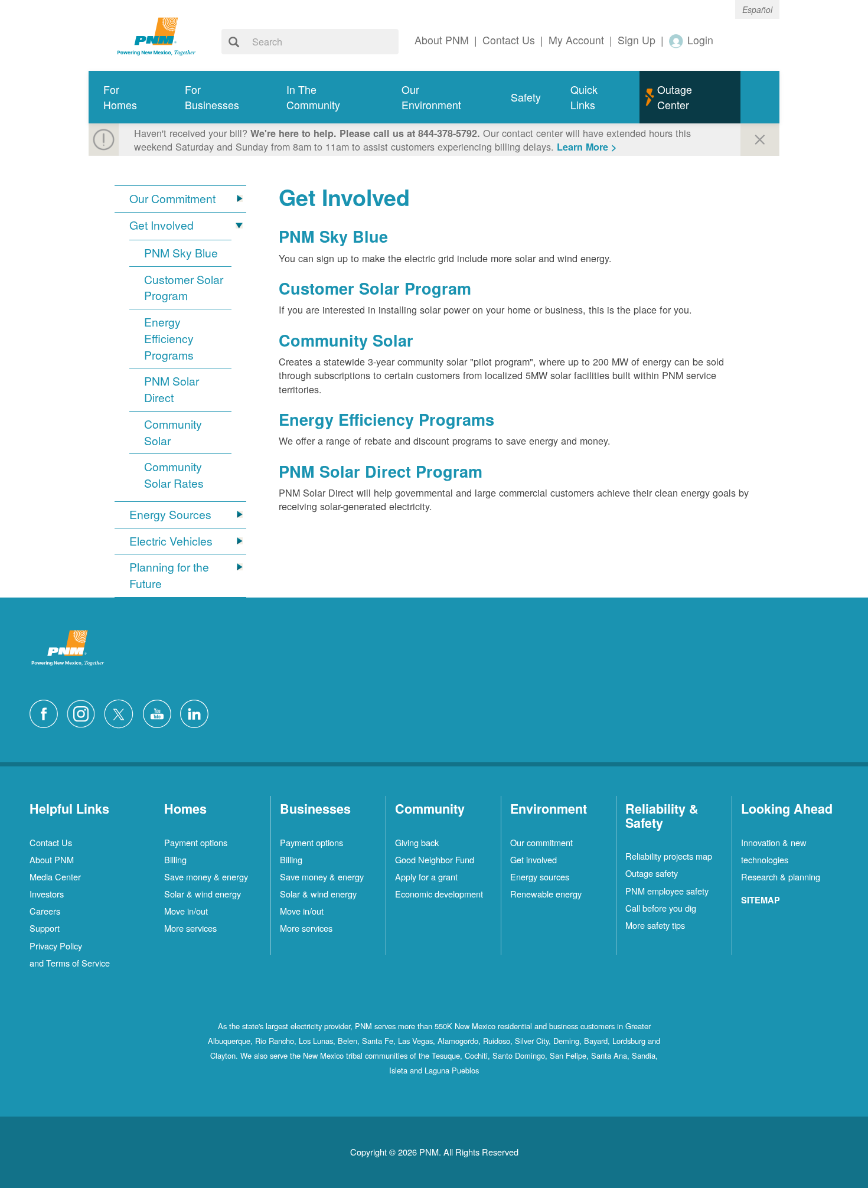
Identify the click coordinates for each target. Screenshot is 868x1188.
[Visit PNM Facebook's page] (47, 713)
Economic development (439, 893)
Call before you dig (660, 908)
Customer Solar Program (183, 288)
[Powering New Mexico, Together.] (156, 35)
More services (190, 928)
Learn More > (586, 147)
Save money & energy (206, 876)
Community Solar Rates (174, 475)
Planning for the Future (169, 575)
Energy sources (539, 876)
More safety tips (655, 925)
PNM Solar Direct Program (380, 471)
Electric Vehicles (171, 541)
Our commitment (541, 842)
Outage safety (651, 873)
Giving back (417, 842)
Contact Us (51, 842)
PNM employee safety (667, 891)
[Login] (676, 40)
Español (757, 9)
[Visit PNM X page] (122, 713)
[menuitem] (129, 97)
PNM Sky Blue (181, 253)
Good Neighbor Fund (434, 859)
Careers (45, 911)
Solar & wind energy (202, 893)
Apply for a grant (426, 876)
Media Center (55, 876)
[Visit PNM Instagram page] (84, 713)
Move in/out (186, 911)
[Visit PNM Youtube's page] (160, 713)
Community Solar (173, 432)
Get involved (533, 859)
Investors (47, 893)
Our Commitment (172, 199)
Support (45, 928)
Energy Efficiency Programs (169, 338)
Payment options (195, 842)
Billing (175, 859)
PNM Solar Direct (171, 389)
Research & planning (780, 876)
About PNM (52, 859)
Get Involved (161, 225)
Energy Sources (170, 515)
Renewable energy (546, 893)
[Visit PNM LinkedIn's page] (197, 713)
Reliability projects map (668, 856)
